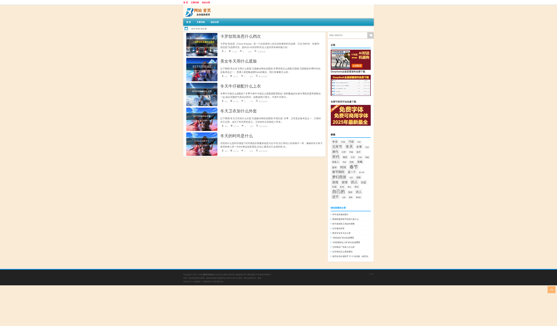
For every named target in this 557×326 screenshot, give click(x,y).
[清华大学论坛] (198, 5)
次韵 (351, 177)
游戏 (335, 182)
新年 (334, 167)
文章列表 (195, 2)
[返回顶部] (551, 289)
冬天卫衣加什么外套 (238, 111)
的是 (363, 182)
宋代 (335, 156)
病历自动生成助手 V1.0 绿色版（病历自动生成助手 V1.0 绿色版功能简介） (351, 256)
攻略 (360, 162)
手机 (344, 162)
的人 (354, 181)
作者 (359, 142)
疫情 (345, 182)
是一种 (361, 172)
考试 (357, 186)
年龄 (367, 157)
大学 (344, 151)
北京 (367, 147)
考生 (349, 187)
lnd (226, 76)
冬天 (349, 146)
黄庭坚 (358, 197)
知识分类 (206, 2)
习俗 (351, 141)
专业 (335, 141)
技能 (352, 161)
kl (225, 51)
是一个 (352, 172)
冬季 (359, 147)
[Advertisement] (87, 305)
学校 (351, 152)
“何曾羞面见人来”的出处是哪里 (346, 242)
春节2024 (263, 76)
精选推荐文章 (241, 274)
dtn (226, 101)
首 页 (185, 2)
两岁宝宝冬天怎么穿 (341, 232)
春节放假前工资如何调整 (343, 223)
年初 (360, 157)
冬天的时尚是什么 (236, 135)
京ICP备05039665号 (263, 274)
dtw (226, 126)
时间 (343, 167)
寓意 (345, 157)
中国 (343, 141)
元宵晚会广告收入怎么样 (343, 246)
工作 (353, 157)
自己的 (338, 191)
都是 (350, 197)
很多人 (335, 162)
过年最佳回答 (338, 228)
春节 (354, 166)
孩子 (359, 151)
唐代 (335, 151)
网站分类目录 (229, 274)
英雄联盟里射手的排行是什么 (345, 219)
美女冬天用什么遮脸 (238, 61)
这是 (344, 197)
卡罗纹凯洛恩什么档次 (240, 36)
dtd (226, 151)
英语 (350, 192)
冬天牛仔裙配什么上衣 (240, 86)
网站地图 (250, 274)
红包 (342, 186)
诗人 (359, 192)
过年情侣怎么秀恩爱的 (342, 251)
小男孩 (371, 274)
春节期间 (338, 171)
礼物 (334, 186)
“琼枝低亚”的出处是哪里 (343, 237)
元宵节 (337, 146)
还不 (335, 196)
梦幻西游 (339, 176)
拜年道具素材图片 (340, 214)
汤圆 (358, 177)
